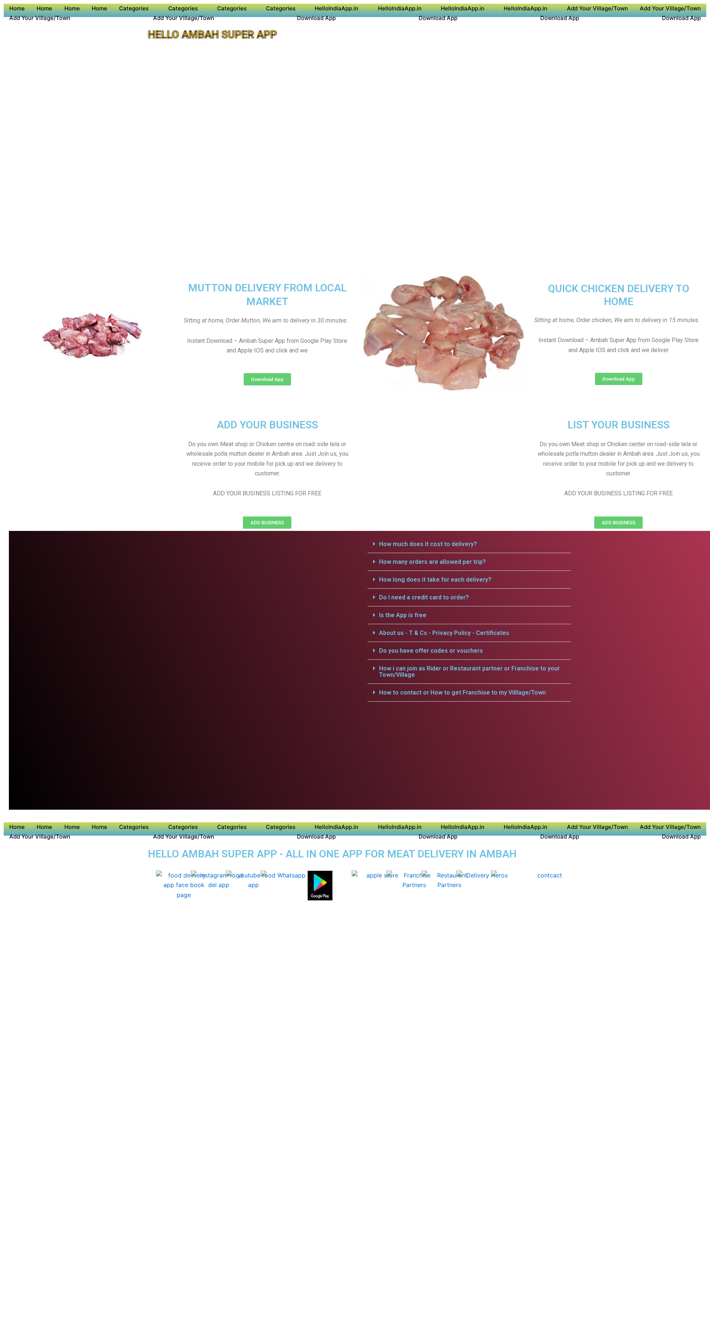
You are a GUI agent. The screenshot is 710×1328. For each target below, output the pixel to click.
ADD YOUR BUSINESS (267, 425)
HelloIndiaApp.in (336, 8)
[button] (469, 544)
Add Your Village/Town (597, 8)
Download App (316, 17)
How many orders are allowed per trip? (432, 561)
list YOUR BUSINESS (619, 425)
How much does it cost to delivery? (428, 544)
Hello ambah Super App (212, 35)
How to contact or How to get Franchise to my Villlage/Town (462, 692)
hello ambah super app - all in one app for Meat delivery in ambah (332, 854)
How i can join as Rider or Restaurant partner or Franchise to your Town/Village (469, 671)
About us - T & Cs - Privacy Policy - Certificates (444, 632)
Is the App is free (402, 615)
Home (17, 8)
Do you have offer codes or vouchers (431, 650)
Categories (134, 8)
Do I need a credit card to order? (424, 597)
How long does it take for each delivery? (435, 579)
